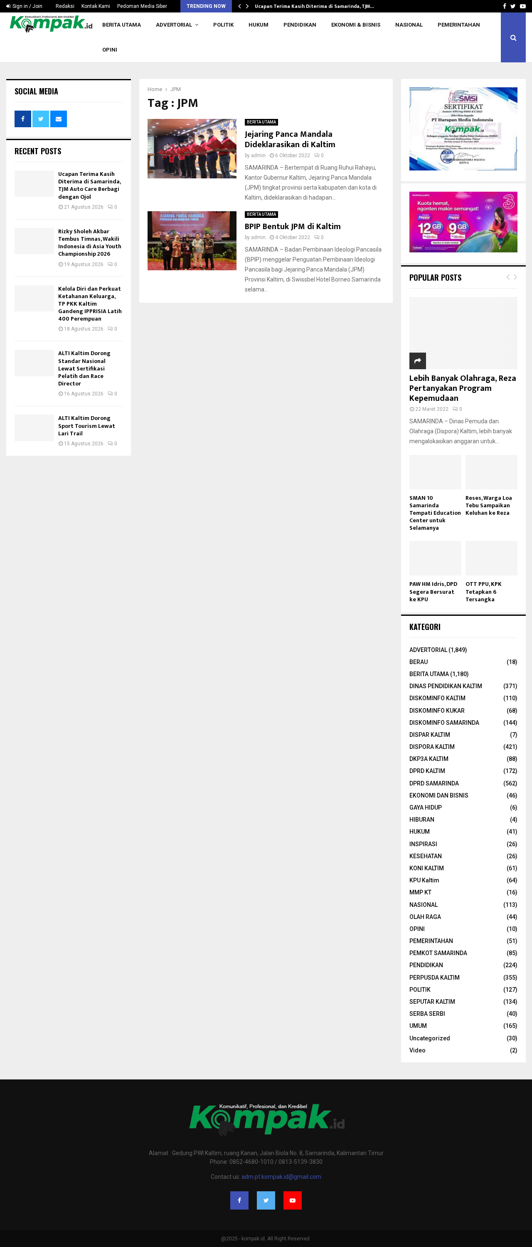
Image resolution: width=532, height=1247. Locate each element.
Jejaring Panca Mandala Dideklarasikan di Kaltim (290, 139)
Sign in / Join (26, 6)
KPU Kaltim (424, 880)
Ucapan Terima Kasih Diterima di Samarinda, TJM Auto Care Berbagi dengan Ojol (89, 185)
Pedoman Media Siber (142, 6)
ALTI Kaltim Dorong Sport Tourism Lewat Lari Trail (86, 425)
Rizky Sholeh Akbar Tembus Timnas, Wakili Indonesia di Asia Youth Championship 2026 (89, 243)
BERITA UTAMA (121, 25)
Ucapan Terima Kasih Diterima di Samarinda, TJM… (314, 6)
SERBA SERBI (427, 1013)
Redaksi (65, 6)
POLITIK (223, 25)
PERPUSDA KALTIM (434, 977)
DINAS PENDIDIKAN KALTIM (445, 686)
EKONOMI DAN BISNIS (438, 795)
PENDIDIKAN (299, 25)
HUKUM (258, 25)
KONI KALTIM (426, 868)
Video (417, 1050)
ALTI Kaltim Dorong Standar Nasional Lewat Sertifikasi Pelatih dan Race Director (84, 368)
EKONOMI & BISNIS (355, 25)
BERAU (418, 662)
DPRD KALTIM (427, 771)
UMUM (418, 1025)
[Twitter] (266, 1200)
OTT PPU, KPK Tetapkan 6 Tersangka (484, 591)
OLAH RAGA (425, 917)
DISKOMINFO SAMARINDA (444, 722)
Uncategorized (429, 1038)
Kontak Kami (95, 6)
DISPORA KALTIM (432, 746)
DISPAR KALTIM (429, 734)
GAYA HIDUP (425, 807)
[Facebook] (239, 1200)
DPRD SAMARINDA (434, 783)
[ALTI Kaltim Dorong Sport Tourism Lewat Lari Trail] (34, 428)
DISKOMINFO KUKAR (437, 710)
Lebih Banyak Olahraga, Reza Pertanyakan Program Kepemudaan (462, 388)
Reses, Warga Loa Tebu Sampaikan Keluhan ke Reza (489, 505)
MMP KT (420, 892)
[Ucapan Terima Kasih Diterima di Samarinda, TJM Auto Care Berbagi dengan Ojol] (34, 183)
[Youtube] (292, 1200)
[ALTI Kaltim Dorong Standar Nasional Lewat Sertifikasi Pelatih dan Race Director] (34, 363)
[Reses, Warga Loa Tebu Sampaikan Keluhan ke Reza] (491, 472)
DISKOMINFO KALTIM (437, 698)
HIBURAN (421, 819)
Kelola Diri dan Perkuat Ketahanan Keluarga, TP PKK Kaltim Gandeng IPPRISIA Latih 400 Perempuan (90, 304)
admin (258, 155)
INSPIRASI (423, 844)
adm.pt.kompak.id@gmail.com (281, 1176)
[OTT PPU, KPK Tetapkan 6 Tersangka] (491, 558)
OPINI (109, 50)
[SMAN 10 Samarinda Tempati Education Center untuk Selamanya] (435, 472)
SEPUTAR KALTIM (432, 1001)
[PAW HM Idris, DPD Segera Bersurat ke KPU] (435, 558)
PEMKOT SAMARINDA (438, 953)
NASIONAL (409, 25)
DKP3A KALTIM (428, 759)
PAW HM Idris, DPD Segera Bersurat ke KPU (433, 591)
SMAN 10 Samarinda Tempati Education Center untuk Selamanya (435, 513)
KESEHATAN (425, 856)
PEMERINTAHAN (459, 25)
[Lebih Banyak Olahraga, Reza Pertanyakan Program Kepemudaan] (463, 333)
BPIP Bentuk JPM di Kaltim (293, 227)
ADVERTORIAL (174, 25)
